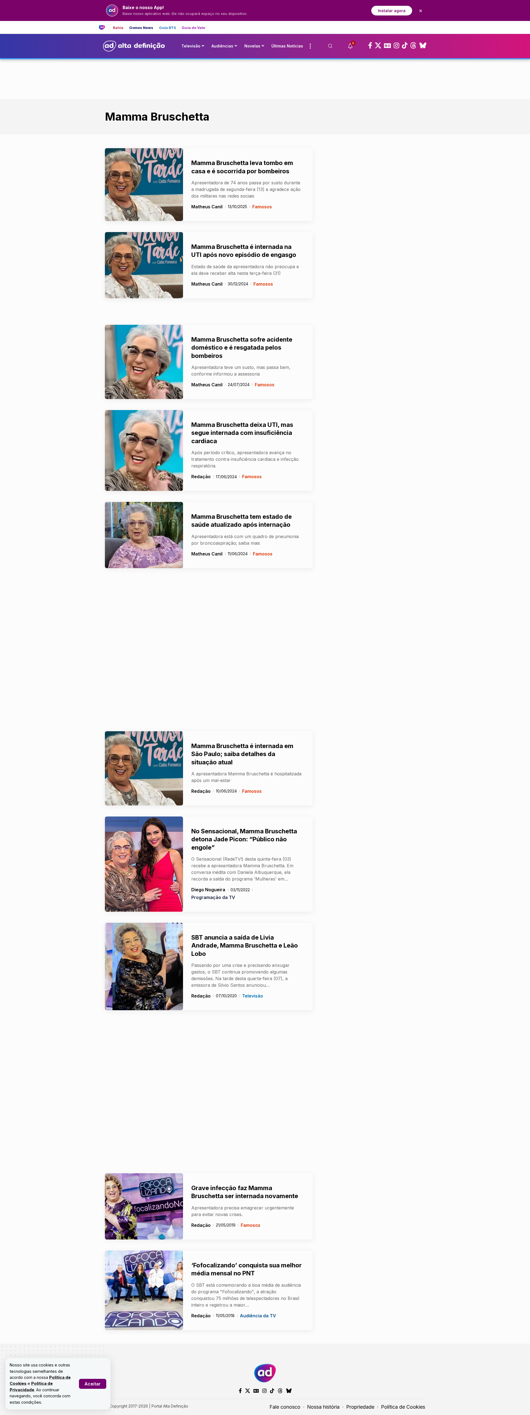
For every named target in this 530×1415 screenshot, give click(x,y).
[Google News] (387, 45)
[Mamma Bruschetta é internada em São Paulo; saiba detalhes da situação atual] (144, 768)
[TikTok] (405, 45)
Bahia (118, 28)
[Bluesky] (423, 45)
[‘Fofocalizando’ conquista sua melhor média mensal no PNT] (144, 1290)
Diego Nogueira (208, 889)
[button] (92, 1384)
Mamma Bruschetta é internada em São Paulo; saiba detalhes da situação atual (242, 754)
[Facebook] (370, 45)
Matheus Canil (206, 206)
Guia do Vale (193, 28)
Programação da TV (213, 897)
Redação (201, 476)
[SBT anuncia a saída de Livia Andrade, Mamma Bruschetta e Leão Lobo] (144, 966)
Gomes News (141, 28)
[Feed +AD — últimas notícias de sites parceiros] (104, 27)
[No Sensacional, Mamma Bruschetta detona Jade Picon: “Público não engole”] (144, 864)
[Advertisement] (265, 78)
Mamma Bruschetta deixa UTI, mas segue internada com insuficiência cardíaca (242, 433)
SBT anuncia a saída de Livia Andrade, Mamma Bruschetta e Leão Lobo (244, 945)
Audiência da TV (258, 1315)
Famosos (262, 206)
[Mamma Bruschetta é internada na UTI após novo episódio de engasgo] (144, 265)
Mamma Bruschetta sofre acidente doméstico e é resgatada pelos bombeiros (241, 347)
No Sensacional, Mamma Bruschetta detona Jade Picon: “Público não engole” (244, 839)
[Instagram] (396, 45)
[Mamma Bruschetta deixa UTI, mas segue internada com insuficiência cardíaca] (144, 450)
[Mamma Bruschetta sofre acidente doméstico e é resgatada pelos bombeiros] (144, 362)
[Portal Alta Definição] (265, 1373)
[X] (378, 45)
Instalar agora (392, 10)
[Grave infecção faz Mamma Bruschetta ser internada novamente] (144, 1206)
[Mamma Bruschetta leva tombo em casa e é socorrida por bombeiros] (144, 184)
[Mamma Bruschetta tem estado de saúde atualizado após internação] (144, 535)
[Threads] (413, 45)
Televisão (252, 996)
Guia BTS (167, 28)
